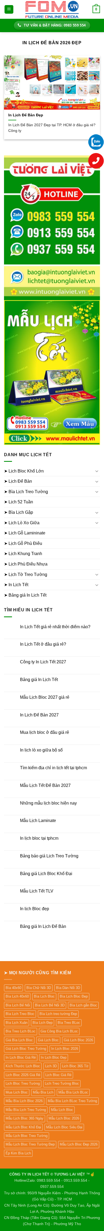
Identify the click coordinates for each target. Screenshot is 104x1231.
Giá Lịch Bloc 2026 (78, 1040)
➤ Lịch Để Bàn (18, 481)
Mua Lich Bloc (17, 1092)
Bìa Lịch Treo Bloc (20, 1014)
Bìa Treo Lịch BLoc (20, 1031)
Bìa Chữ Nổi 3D (38, 988)
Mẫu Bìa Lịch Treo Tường (26, 1110)
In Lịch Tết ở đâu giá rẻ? (43, 644)
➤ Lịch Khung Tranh (23, 553)
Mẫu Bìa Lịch (43, 1092)
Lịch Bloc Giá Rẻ (58, 1075)
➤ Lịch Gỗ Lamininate (24, 533)
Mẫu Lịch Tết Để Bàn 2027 (45, 785)
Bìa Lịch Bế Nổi (18, 1005)
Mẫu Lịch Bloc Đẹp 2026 (79, 1144)
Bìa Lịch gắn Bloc (83, 1005)
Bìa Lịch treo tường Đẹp (58, 1014)
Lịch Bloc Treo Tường (23, 1083)
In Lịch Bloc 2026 (64, 1049)
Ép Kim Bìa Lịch (18, 1153)
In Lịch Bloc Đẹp (53, 1057)
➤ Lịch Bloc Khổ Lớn (24, 471)
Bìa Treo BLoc (69, 1023)
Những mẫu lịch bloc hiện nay (48, 803)
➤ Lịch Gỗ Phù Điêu (23, 543)
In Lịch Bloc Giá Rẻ (21, 1057)
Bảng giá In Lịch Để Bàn (43, 926)
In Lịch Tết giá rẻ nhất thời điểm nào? (55, 626)
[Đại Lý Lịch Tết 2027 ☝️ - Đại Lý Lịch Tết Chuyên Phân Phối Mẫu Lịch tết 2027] (52, 9)
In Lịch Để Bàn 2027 (39, 715)
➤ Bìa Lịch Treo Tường (26, 491)
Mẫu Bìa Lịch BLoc (73, 1092)
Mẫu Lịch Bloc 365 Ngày (24, 1118)
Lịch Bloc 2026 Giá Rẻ (23, 1075)
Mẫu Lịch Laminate (38, 820)
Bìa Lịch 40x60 (17, 996)
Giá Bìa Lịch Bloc (19, 1040)
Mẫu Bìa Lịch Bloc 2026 (24, 1101)
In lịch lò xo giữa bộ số (41, 750)
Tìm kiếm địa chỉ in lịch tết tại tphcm (53, 767)
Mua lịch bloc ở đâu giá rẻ (44, 732)
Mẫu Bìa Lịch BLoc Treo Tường (72, 1101)
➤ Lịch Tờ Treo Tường (25, 574)
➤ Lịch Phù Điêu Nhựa (25, 564)
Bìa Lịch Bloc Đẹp (74, 996)
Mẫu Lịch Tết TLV (36, 891)
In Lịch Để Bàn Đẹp (25, 115)
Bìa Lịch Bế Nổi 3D (50, 1005)
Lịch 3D (51, 1066)
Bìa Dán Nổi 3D (68, 988)
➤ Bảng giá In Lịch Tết (25, 595)
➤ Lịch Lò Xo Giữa (21, 522)
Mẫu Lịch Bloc (62, 1110)
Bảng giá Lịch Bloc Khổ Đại (46, 873)
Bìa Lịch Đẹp (43, 1023)
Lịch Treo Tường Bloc (62, 1083)
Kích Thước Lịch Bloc (23, 1066)
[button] (9, 9)
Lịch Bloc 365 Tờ (75, 1066)
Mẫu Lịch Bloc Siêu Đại (64, 1127)
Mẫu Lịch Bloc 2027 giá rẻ (44, 697)
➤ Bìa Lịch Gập (18, 512)
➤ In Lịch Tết (16, 584)
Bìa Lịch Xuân (16, 1023)
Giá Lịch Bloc (48, 1040)
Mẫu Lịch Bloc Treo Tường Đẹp (30, 1144)
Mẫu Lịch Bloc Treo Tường (26, 1136)
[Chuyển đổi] (97, 471)
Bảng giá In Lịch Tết (39, 679)
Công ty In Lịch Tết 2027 (43, 662)
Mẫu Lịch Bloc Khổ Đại (23, 1127)
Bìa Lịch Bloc (44, 996)
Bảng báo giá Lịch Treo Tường (49, 856)
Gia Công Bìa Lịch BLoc (59, 1031)
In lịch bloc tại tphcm (39, 838)
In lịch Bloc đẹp (34, 908)
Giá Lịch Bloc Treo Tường (26, 1049)
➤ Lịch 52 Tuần (18, 502)
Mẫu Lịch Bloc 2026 (64, 1118)
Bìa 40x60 (13, 988)
